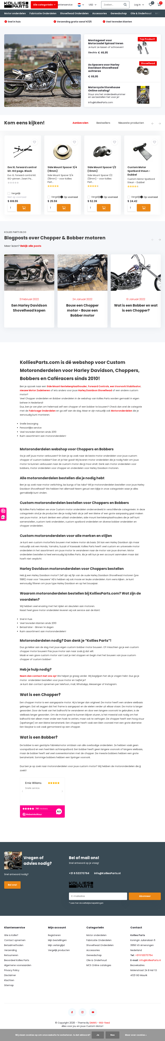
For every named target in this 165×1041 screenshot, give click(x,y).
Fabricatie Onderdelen (42, 13)
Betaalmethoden (13, 945)
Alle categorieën (43, 4)
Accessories (99, 13)
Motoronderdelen (121, 410)
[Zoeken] (125, 4)
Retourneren (11, 955)
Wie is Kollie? (11, 935)
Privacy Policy (11, 970)
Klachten (9, 980)
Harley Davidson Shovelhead (95, 390)
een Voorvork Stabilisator (125, 386)
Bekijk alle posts (30, 246)
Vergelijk (15, 193)
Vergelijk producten (59, 950)
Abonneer (145, 896)
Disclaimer (10, 975)
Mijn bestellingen (57, 940)
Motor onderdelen (15, 13)
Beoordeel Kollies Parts (16, 960)
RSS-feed (104, 1022)
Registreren (54, 935)
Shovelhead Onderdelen (74, 13)
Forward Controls (98, 386)
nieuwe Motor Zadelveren (35, 390)
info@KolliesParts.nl (107, 873)
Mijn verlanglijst (56, 945)
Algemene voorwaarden (17, 965)
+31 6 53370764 (79, 873)
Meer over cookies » (136, 1035)
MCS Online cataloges (98, 965)
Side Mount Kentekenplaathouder (67, 386)
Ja (98, 1035)
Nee (112, 1035)
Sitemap (9, 985)
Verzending (10, 950)
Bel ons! (12, 884)
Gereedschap (119, 13)
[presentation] (152, 124)
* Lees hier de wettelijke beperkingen (86, 903)
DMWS (93, 1022)
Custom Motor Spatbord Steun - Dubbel (138, 171)
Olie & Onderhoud (141, 13)
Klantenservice (64, 4)
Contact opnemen (14, 940)
